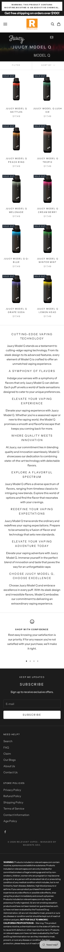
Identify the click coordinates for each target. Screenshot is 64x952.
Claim (7, 753)
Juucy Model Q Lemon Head (47, 310)
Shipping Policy (13, 802)
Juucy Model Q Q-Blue (16, 260)
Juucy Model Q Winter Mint (47, 260)
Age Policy (10, 821)
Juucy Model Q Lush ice (47, 110)
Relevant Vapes (27, 842)
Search (7, 741)
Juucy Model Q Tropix (47, 160)
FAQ (6, 747)
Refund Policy (12, 796)
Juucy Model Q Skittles (16, 110)
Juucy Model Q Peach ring (16, 160)
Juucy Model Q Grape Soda (16, 310)
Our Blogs (9, 759)
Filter (16, 65)
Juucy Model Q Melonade (16, 210)
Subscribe (32, 714)
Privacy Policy (12, 790)
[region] (32, 637)
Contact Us (10, 772)
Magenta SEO (31, 845)
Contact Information (16, 815)
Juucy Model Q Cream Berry (47, 210)
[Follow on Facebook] (5, 831)
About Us (9, 766)
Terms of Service (13, 808)
